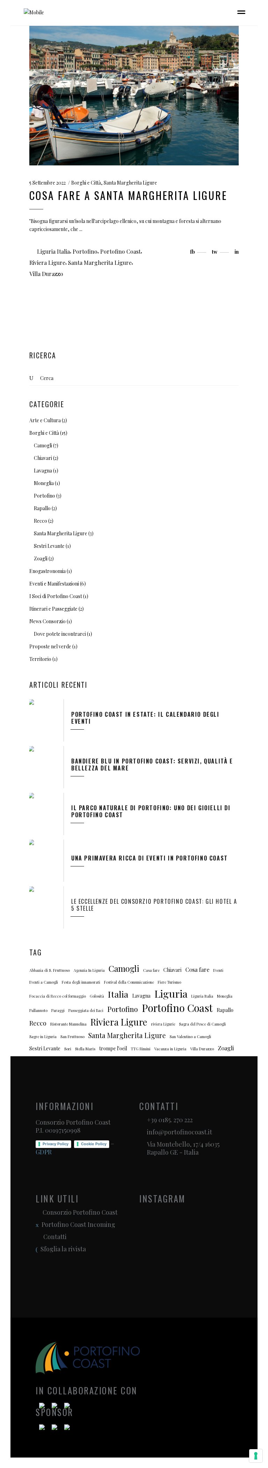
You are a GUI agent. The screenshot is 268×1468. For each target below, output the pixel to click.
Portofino (85, 251)
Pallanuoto (38, 1010)
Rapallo (42, 508)
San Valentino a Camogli (190, 1036)
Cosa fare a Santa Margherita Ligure (128, 195)
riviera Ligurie (163, 1024)
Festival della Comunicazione (129, 982)
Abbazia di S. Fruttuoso (49, 970)
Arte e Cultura (45, 420)
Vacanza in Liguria (170, 1048)
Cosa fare (197, 969)
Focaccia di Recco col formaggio (57, 996)
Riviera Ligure (47, 262)
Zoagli (40, 558)
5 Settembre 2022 (47, 182)
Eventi (218, 970)
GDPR (44, 1152)
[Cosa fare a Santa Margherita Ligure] (134, 95)
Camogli (43, 445)
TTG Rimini (140, 1048)
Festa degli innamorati (81, 982)
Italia (118, 994)
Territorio (40, 659)
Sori (67, 1048)
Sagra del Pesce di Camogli (202, 1024)
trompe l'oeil (113, 1048)
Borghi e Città (86, 182)
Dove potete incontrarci (60, 634)
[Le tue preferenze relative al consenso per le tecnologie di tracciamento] (255, 1455)
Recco (40, 520)
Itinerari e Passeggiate (53, 608)
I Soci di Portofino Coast (55, 596)
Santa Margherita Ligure (130, 182)
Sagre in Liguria (43, 1036)
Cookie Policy (93, 1143)
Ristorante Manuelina (68, 1024)
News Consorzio (47, 621)
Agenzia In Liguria (89, 970)
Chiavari (43, 458)
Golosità (97, 996)
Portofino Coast (120, 251)
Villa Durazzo (46, 273)
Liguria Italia (53, 251)
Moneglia (44, 483)
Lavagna (43, 470)
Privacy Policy (55, 1143)
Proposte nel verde (50, 646)
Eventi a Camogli (43, 982)
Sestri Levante (49, 546)
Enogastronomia (47, 571)
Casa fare (151, 970)
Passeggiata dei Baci (85, 1010)
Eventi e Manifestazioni (54, 583)
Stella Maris (85, 1048)
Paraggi (58, 1010)
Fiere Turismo (169, 982)
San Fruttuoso (72, 1036)
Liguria (170, 994)
